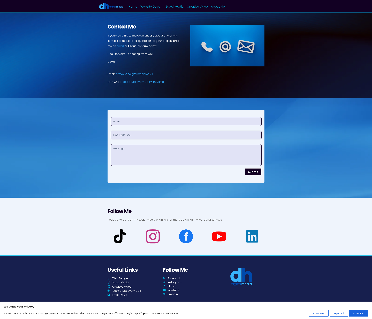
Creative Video (197, 7)
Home (132, 7)
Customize (318, 313)
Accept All (358, 313)
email (120, 46)
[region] (186, 310)
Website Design (151, 7)
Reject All (339, 313)
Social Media (175, 7)
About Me (218, 7)
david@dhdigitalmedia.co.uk (134, 74)
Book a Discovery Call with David (143, 82)
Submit (253, 172)
